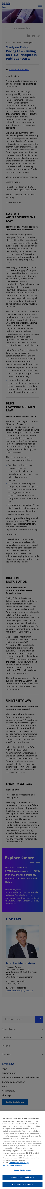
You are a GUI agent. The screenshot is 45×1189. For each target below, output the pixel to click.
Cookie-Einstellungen (22, 1170)
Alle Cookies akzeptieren (22, 1184)
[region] (22, 1150)
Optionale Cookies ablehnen (22, 1177)
